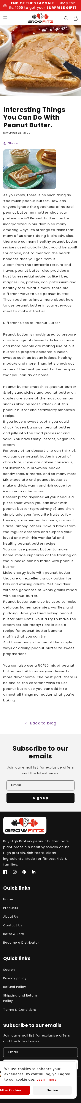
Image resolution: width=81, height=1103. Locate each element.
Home (8, 899)
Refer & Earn (13, 934)
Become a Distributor (21, 942)
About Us (10, 916)
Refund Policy (14, 987)
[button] (5, 18)
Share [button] (13, 143)
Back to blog (43, 723)
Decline (52, 1090)
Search (9, 969)
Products (10, 908)
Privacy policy (15, 978)
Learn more (47, 1079)
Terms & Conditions (20, 1009)
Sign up (40, 797)
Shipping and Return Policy (20, 998)
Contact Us (12, 925)
